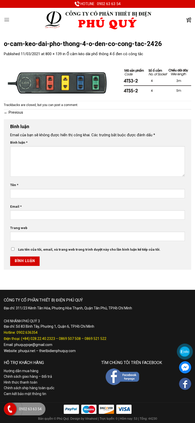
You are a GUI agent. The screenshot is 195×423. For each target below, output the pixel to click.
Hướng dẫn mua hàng (21, 371)
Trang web (18, 228)
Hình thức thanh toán (20, 382)
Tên (14, 185)
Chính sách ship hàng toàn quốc (29, 388)
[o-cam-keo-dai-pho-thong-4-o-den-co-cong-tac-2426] (97, 78)
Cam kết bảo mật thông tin (25, 394)
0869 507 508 (70, 339)
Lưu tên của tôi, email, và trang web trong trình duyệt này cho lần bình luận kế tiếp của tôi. (89, 249)
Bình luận (18, 142)
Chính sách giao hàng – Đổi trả (28, 376)
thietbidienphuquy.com (57, 351)
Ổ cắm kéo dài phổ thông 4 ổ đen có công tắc (105, 54)
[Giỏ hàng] (188, 20)
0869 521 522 (95, 339)
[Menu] (7, 20)
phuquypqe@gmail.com (33, 345)
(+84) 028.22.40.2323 (38, 339)
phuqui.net (26, 351)
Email (16, 206)
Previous (13, 112)
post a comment (65, 105)
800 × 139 (53, 54)
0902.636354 (27, 332)
